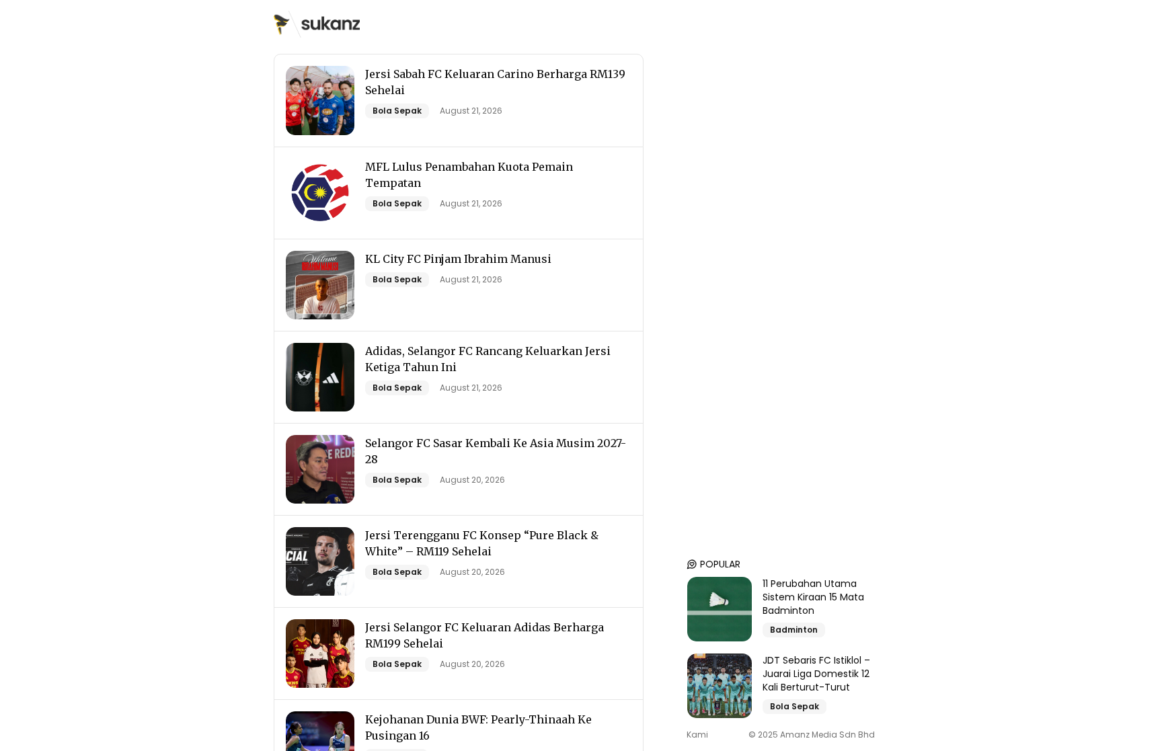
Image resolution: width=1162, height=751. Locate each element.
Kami (697, 734)
